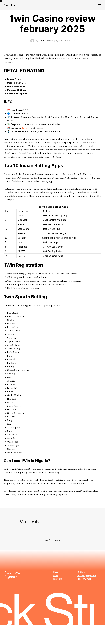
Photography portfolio (86, 575)
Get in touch (82, 572)
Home (56, 572)
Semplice (9, 5)
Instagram (57, 579)
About (55, 575)
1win (24, 127)
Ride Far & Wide (84, 579)
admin (41, 40)
